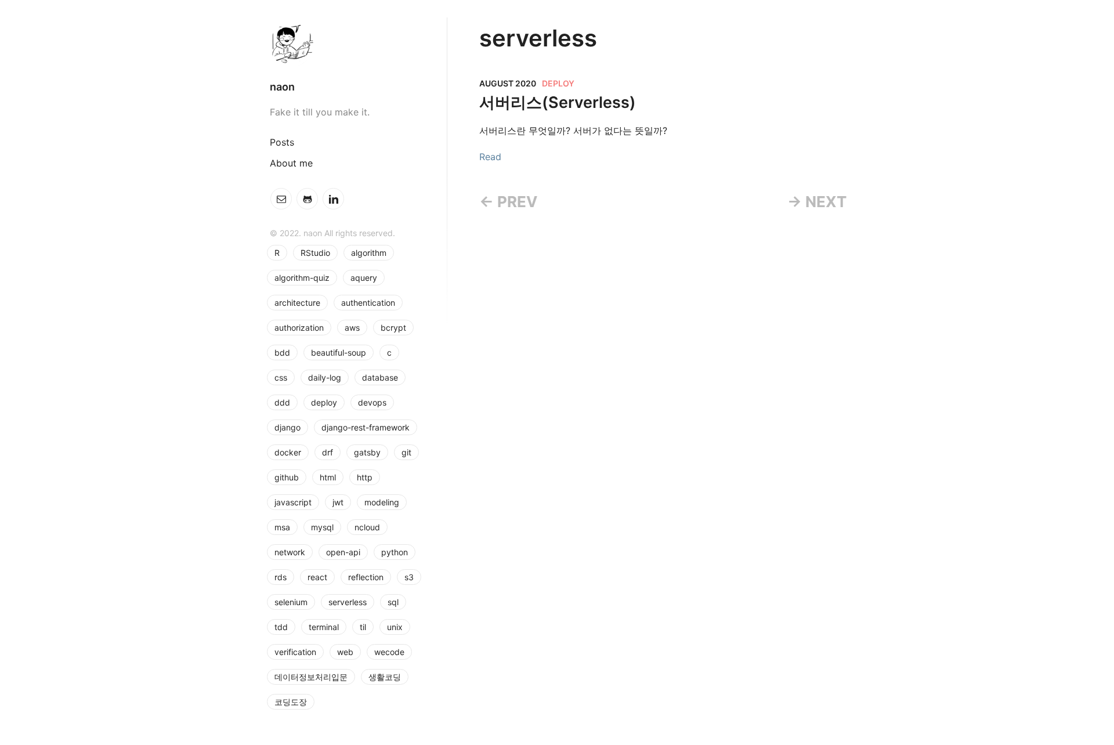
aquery (363, 278)
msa (282, 527)
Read (490, 156)
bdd (282, 352)
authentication (368, 303)
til (363, 627)
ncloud (367, 527)
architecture (297, 303)
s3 (409, 577)
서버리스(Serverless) (557, 102)
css (280, 377)
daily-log (324, 377)
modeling (381, 502)
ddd (282, 402)
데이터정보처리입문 (311, 677)
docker (287, 452)
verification (295, 652)
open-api (343, 552)
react (317, 577)
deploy (324, 402)
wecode (389, 652)
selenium (291, 602)
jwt (337, 502)
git (406, 452)
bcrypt (393, 327)
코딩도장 (290, 702)
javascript (293, 502)
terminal (324, 627)
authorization (299, 327)
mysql (322, 527)
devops (372, 402)
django (287, 427)
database (380, 377)
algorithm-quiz (302, 278)
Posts (282, 142)
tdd (281, 627)
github (286, 477)
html (328, 477)
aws (352, 327)
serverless (347, 602)
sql (393, 602)
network (289, 552)
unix (395, 627)
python (394, 552)
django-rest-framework (365, 427)
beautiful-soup (338, 352)
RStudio (315, 253)
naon (282, 87)
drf (327, 452)
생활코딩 (384, 677)
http (364, 477)
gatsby (367, 452)
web (345, 652)
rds (280, 577)
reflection (366, 577)
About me (291, 163)
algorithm (368, 253)
